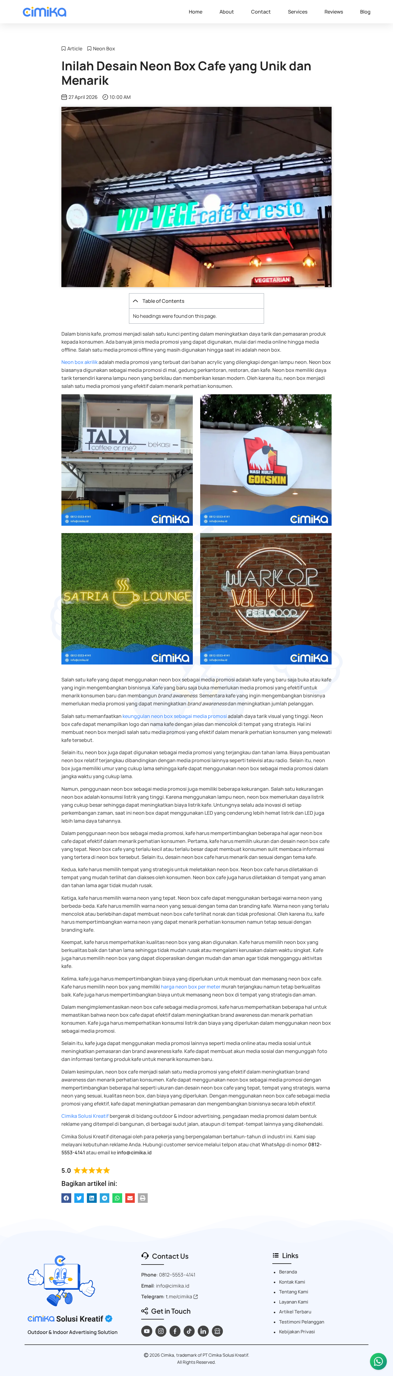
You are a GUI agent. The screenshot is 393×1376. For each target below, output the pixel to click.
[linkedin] (203, 1331)
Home (195, 11)
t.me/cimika (179, 1296)
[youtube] (146, 1331)
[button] (135, 300)
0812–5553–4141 (177, 1274)
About (227, 11)
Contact (261, 11)
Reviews (334, 11)
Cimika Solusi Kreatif (85, 1116)
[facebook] (175, 1331)
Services (297, 11)
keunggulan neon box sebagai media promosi (175, 716)
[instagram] (160, 1331)
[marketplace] (217, 1331)
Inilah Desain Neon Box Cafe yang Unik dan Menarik (186, 72)
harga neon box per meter (190, 986)
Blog (365, 11)
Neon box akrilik (79, 362)
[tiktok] (189, 1331)
